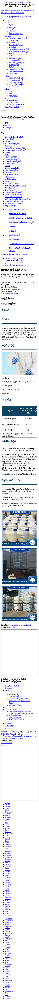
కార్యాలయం (12, 27)
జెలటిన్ (11, 56)
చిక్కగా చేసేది (13, 73)
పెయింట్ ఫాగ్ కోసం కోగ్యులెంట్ (14, 194)
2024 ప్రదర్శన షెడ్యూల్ (16, 82)
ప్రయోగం (11, 31)
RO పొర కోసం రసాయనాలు (13, 203)
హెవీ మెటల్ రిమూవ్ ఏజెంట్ (13, 192)
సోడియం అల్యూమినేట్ (16, 69)
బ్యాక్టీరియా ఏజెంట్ (10, 179)
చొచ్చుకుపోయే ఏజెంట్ (11, 175)
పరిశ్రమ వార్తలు (13, 102)
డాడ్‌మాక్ (12, 42)
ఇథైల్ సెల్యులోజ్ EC (15, 58)
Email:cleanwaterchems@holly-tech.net (13, 10)
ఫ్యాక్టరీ (11, 25)
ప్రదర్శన (7, 76)
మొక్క (11, 91)
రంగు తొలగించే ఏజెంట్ (12, 736)
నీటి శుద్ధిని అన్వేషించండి (16, 104)
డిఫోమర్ (11, 54)
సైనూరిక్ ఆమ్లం (9, 177)
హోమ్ (7, 20)
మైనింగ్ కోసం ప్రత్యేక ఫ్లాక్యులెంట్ (14, 201)
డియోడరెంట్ (9, 190)
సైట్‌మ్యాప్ (13, 734)
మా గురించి (8, 688)
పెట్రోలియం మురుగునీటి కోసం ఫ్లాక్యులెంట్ (17, 199)
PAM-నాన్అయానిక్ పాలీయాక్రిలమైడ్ (19, 625)
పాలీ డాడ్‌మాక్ (13, 40)
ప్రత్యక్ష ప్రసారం (13, 96)
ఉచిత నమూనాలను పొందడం (10, 293)
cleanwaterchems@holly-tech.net (19, 711)
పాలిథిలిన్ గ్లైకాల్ (14, 65)
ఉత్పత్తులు (8, 36)
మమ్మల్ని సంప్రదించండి (12, 107)
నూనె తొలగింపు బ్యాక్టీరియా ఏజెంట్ (19, 701)
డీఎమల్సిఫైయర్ (10, 188)
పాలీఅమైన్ (12, 47)
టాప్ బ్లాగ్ (20, 734)
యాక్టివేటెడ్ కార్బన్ (10, 205)
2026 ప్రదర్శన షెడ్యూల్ (16, 78)
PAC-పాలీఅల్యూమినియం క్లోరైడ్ (19, 49)
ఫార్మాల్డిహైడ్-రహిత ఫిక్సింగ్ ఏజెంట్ (15, 186)
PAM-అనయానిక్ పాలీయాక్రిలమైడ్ (21, 222)
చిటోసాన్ (11, 67)
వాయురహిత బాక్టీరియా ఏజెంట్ (18, 698)
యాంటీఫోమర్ (18, 738)
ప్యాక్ (2, 736)
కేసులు (11, 93)
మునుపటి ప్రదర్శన (14, 87)
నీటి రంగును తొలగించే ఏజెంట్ (18, 38)
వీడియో (7, 89)
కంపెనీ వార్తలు (13, 100)
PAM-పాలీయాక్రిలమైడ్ (16, 45)
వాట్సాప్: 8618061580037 (15, 13)
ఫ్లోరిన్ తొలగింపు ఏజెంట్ (16, 71)
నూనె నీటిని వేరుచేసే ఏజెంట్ (13, 197)
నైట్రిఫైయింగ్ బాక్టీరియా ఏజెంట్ (18, 696)
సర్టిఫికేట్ (11, 29)
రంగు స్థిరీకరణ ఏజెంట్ (11, 183)
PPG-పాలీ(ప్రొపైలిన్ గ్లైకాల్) (17, 62)
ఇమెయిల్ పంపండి (6, 743)
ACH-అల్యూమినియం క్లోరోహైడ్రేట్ (19, 51)
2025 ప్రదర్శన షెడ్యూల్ (16, 80)
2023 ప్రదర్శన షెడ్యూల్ (16, 85)
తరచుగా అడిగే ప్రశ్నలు (16, 34)
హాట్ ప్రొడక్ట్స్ (5, 734)
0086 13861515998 (15, 718)
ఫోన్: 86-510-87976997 (16, 716)
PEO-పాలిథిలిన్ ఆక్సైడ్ (16, 60)
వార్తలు (7, 98)
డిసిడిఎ (7, 181)
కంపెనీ (7, 23)
